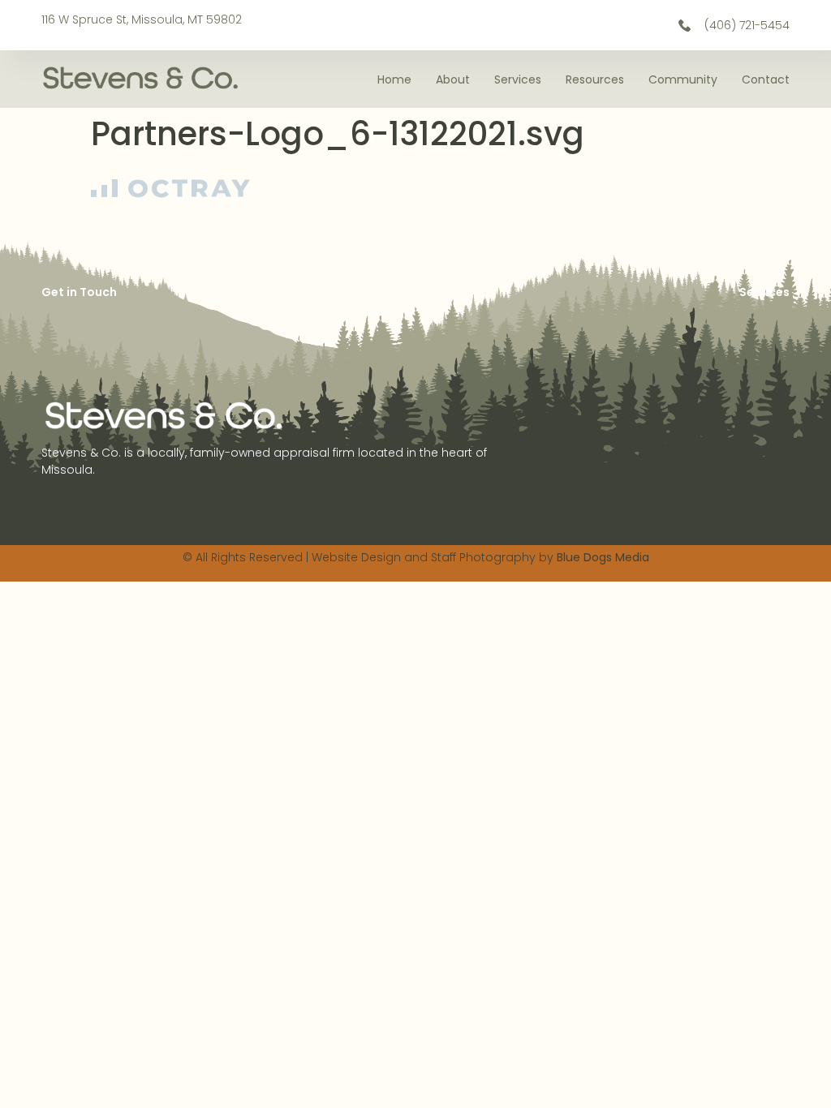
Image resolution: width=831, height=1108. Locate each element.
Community (682, 79)
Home (394, 79)
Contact (766, 79)
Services (517, 79)
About (453, 79)
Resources (595, 79)
